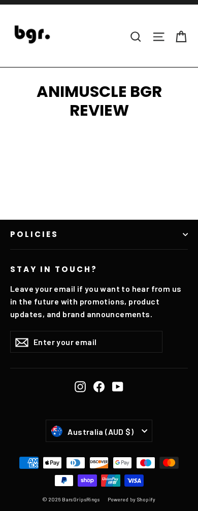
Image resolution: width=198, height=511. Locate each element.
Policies (34, 234)
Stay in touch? (53, 269)
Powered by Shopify (132, 499)
